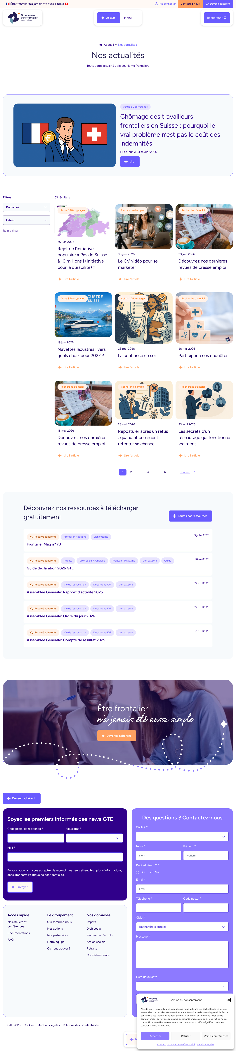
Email (141, 879)
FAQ (10, 939)
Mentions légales (205, 1044)
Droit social (94, 928)
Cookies (161, 1044)
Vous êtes (73, 828)
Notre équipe (56, 942)
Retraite (92, 948)
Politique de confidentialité (181, 1044)
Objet (141, 917)
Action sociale (96, 942)
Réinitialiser (10, 230)
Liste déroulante (146, 977)
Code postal (192, 898)
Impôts (91, 922)
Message (143, 936)
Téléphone (144, 898)
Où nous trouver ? (58, 948)
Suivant (185, 472)
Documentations (19, 933)
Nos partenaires (57, 935)
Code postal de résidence (25, 828)
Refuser (185, 1036)
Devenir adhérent (220, 3)
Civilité (142, 827)
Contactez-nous (190, 3)
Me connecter (167, 3)
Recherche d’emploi (100, 935)
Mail (11, 847)
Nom (140, 846)
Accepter (155, 1036)
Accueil (109, 44)
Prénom (189, 846)
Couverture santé (98, 955)
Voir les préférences (216, 1036)
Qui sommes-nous (59, 922)
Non (157, 872)
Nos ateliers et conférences (17, 924)
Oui (142, 872)
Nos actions (55, 928)
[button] (228, 1000)
